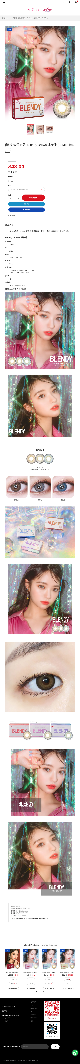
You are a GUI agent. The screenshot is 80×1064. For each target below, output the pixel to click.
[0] (76, 2)
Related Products (31, 945)
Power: (10, 176)
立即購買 (26, 204)
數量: (9, 185)
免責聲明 (33, 1014)
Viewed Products (49, 945)
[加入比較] (10, 961)
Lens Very (8, 152)
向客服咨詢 (27, 209)
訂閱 (55, 1047)
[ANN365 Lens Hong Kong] (40, 9)
